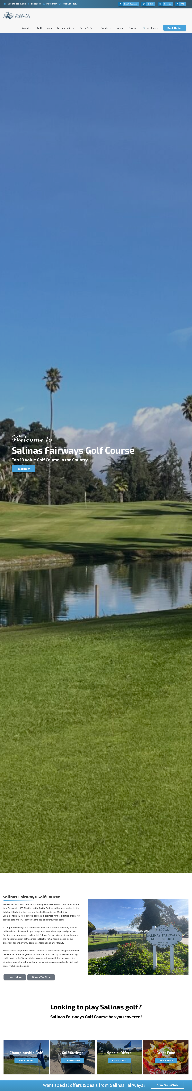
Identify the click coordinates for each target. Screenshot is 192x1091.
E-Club (149, 4)
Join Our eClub (167, 1085)
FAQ (181, 4)
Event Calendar (130, 4)
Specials (167, 4)
